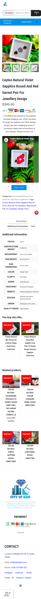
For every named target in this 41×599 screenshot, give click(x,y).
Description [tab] (21, 221)
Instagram (9, 573)
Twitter (7, 578)
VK (13, 578)
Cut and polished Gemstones (22, 196)
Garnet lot (6, 200)
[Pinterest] (36, 213)
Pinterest (19, 578)
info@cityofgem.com (18, 562)
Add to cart (19, 187)
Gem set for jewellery (17, 206)
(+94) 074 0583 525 (19, 567)
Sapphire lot (24, 200)
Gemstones (15, 200)
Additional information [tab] (18, 226)
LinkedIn (27, 578)
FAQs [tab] (33, 226)
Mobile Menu (26, 22)
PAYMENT (20, 516)
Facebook (19, 573)
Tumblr (29, 573)
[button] (20, 585)
